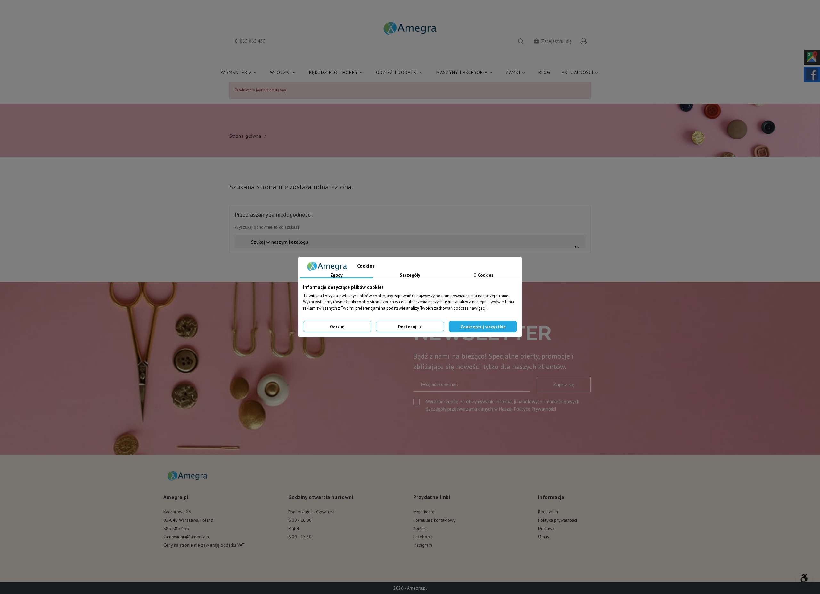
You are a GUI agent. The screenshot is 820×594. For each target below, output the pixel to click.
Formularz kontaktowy (434, 520)
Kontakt (420, 528)
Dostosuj (408, 326)
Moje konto (424, 512)
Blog (544, 72)
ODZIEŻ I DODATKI (400, 72)
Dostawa (546, 528)
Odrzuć (337, 326)
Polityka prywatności (557, 520)
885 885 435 (176, 528)
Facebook (422, 537)
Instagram (422, 545)
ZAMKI (516, 72)
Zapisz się (563, 384)
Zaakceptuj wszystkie (483, 326)
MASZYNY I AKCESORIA (464, 72)
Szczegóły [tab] (410, 275)
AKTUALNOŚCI (580, 72)
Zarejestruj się (552, 41)
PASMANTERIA (239, 72)
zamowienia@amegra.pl (186, 537)
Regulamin (548, 512)
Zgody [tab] (336, 275)
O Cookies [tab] (483, 275)
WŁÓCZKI (283, 72)
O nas (543, 537)
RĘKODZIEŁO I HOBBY (336, 72)
